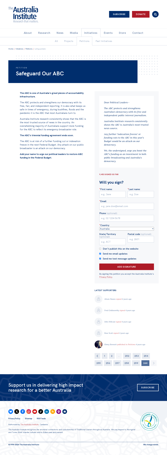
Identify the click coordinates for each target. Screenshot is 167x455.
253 (136, 355)
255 (98, 363)
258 (126, 363)
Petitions (28, 49)
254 (146, 355)
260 (145, 363)
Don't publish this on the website (120, 248)
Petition (21, 68)
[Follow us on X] (16, 411)
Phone (108, 213)
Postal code (139, 234)
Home (10, 49)
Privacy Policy (105, 277)
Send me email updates (115, 253)
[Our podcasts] (58, 411)
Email (102, 201)
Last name (134, 189)
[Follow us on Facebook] (22, 411)
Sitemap (28, 418)
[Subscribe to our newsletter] (64, 411)
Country (104, 225)
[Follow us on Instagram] (28, 411)
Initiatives (19, 49)
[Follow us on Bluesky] (10, 411)
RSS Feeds (41, 418)
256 (108, 363)
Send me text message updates (119, 258)
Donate (141, 14)
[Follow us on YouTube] (34, 411)
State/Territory (107, 235)
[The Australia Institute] (37, 14)
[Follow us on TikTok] (40, 411)
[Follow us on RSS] (52, 411)
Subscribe (119, 14)
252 (127, 355)
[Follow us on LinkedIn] (46, 411)
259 (136, 363)
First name (105, 189)
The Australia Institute (29, 424)
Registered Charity (149, 421)
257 (117, 363)
